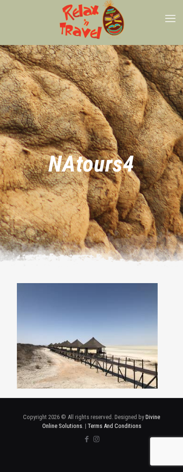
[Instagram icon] (96, 439)
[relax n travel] (91, 20)
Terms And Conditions (114, 425)
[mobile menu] (170, 19)
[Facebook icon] (86, 439)
